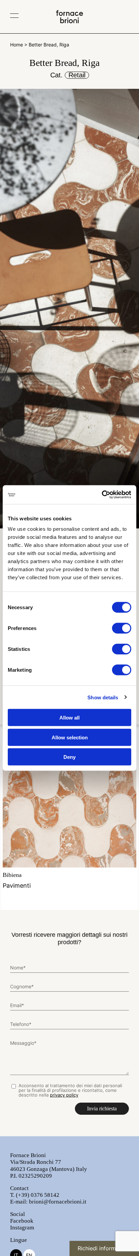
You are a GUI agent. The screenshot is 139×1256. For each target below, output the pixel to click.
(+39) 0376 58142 (37, 1195)
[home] (69, 21)
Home (16, 44)
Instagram (22, 1227)
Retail (76, 75)
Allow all (69, 718)
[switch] (121, 628)
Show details (102, 697)
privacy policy (64, 1095)
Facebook (21, 1221)
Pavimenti (17, 880)
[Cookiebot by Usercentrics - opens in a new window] (101, 494)
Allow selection (70, 737)
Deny (69, 757)
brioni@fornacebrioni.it (57, 1201)
